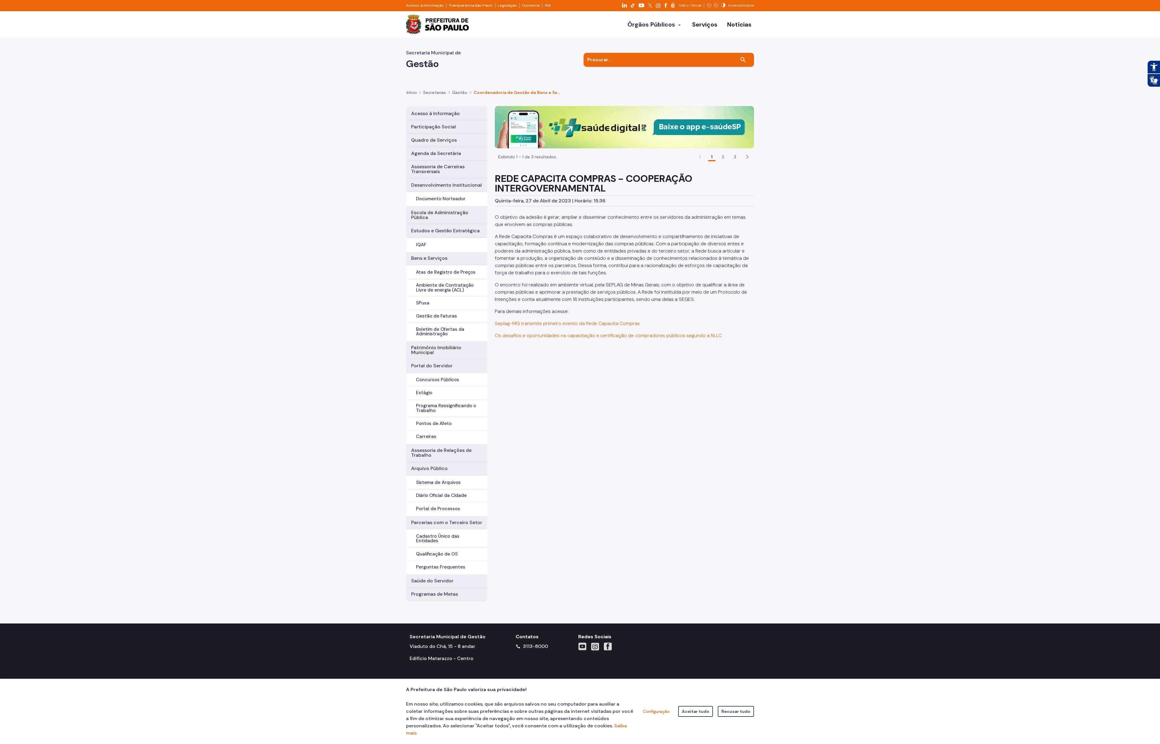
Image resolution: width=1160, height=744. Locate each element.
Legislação (507, 5)
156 (548, 5)
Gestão (459, 92)
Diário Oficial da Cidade (441, 495)
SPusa (422, 303)
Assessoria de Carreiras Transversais (438, 169)
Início (412, 92)
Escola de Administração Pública (439, 215)
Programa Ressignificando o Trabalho (446, 408)
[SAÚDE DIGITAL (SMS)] (624, 127)
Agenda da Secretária (436, 153)
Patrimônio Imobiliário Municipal (436, 350)
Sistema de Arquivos (438, 482)
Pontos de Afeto (434, 423)
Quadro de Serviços (434, 140)
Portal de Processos (438, 509)
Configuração (656, 711)
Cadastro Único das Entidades (437, 538)
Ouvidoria (531, 5)
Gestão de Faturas (436, 316)
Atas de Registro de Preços (445, 272)
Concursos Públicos (437, 380)
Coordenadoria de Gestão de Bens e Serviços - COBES (517, 92)
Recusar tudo (735, 711)
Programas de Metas (434, 594)
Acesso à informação (425, 5)
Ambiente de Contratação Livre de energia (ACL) (445, 287)
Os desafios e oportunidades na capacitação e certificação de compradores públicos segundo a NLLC (608, 335)
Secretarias (434, 92)
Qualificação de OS (437, 554)
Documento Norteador (441, 199)
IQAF (421, 245)
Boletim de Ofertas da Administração (440, 331)
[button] (747, 157)
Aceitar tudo (695, 711)
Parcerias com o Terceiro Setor (446, 522)
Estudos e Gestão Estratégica (445, 230)
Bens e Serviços (429, 258)
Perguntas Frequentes (440, 567)
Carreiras (426, 436)
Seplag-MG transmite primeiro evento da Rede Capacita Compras (567, 323)
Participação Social (433, 127)
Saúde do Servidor (432, 581)
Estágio (424, 393)
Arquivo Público (429, 468)
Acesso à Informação (435, 113)
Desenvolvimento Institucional (446, 185)
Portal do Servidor (432, 365)
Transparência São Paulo (471, 5)
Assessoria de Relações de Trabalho (441, 452)
